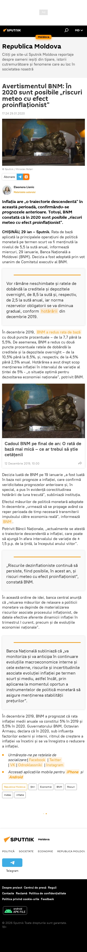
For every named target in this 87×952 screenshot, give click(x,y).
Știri (32, 786)
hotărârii (49, 311)
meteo (7, 794)
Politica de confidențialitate (47, 893)
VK (12, 764)
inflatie (20, 794)
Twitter (55, 759)
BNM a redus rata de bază (58, 332)
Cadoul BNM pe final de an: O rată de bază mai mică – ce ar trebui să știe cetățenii (43, 449)
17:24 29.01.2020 (13, 113)
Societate (26, 851)
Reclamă (21, 893)
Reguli (52, 887)
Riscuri (71, 786)
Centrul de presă (35, 887)
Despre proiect (12, 887)
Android (16, 777)
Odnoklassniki (30, 764)
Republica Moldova (14, 786)
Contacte (8, 893)
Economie (46, 786)
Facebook (37, 759)
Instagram (54, 764)
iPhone (72, 771)
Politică (8, 851)
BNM (7, 521)
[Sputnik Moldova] (12, 32)
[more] (80, 463)
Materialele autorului (24, 192)
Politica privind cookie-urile (20, 899)
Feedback (47, 899)
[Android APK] (15, 911)
